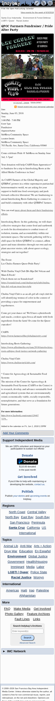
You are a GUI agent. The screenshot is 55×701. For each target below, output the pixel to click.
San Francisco (19, 522)
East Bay (27, 517)
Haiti (24, 590)
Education (26, 551)
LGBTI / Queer (7, 21)
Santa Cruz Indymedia (11, 18)
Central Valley (36, 512)
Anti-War (26, 546)
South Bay (42, 517)
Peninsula (38, 522)
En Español (43, 551)
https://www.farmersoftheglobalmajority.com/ (24, 335)
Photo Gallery (14, 614)
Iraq (31, 590)
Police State (38, 572)
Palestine (42, 590)
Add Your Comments (16, 432)
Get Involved (42, 608)
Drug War (10, 551)
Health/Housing (36, 561)
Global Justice (38, 556)
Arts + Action (42, 546)
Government (16, 561)
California (33, 527)
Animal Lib (11, 546)
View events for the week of (37, 12)
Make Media (22, 608)
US (44, 527)
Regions (9, 505)
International (27, 533)
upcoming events (38, 496)
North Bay (12, 517)
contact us (39, 484)
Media (30, 567)
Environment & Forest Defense (37, 18)
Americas (12, 590)
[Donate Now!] (27, 461)
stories (19, 496)
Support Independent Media (22, 440)
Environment (16, 556)
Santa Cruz (17, 527)
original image (21, 103)
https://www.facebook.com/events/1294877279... (20, 417)
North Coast (17, 512)
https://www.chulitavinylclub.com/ (18, 362)
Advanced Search (27, 643)
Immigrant (17, 567)
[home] (26, 3)
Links (36, 619)
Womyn (38, 577)
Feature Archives (38, 614)
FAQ (7, 608)
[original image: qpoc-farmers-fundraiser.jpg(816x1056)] (27, 67)
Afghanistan (27, 595)
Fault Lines (22, 619)
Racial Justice (22, 21)
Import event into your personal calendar (35, 107)
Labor (40, 567)
